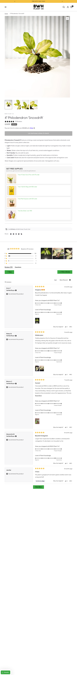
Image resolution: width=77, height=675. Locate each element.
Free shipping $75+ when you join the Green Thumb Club (38, 1)
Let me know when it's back (38, 133)
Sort (55, 280)
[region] (56, 253)
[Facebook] (11, 234)
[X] (13, 234)
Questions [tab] (18, 268)
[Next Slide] (70, 253)
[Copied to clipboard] (21, 234)
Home (6, 13)
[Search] (64, 7)
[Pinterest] (16, 234)
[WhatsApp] (19, 234)
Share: (7, 234)
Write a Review (66, 272)
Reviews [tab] (8, 268)
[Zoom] (67, 18)
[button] (13, 121)
